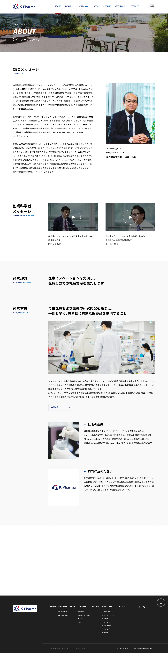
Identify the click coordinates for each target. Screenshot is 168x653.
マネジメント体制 (84, 615)
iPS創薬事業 (62, 611)
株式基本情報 (106, 626)
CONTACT (135, 7)
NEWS (96, 7)
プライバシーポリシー (124, 648)
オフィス (81, 619)
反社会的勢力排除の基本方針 (143, 648)
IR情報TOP (106, 611)
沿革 (79, 622)
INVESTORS (120, 7)
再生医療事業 (63, 615)
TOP (14, 24)
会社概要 (81, 611)
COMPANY (83, 7)
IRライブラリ (106, 622)
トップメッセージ (108, 615)
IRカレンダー (106, 629)
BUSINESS (69, 7)
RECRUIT (107, 7)
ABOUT (58, 7)
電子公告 (105, 633)
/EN (152, 6)
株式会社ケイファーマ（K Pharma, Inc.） (24, 6)
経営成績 (105, 619)
